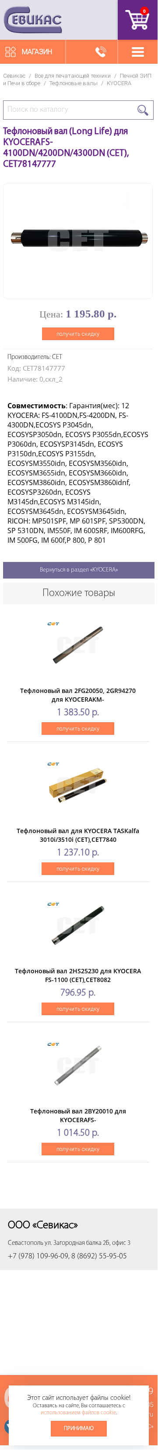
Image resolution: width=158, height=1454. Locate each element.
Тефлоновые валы (73, 83)
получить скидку (77, 334)
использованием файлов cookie (78, 1413)
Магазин (37, 52)
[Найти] (142, 110)
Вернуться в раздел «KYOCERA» (79, 570)
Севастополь (25, 1243)
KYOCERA (119, 83)
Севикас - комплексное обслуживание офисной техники (32, 19)
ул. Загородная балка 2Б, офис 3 (87, 1243)
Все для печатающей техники (73, 75)
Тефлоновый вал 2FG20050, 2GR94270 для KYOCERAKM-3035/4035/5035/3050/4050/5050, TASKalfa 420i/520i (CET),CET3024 (78, 703)
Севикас (14, 75)
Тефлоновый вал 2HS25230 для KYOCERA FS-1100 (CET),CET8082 (78, 975)
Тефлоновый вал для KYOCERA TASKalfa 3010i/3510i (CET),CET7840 (78, 835)
